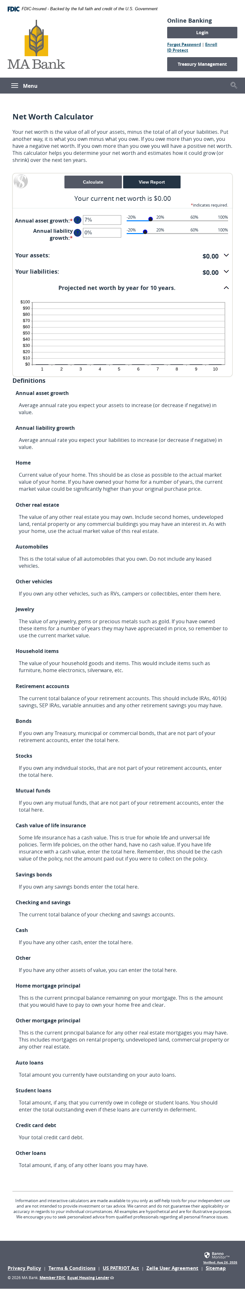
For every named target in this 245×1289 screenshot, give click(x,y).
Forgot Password (184, 44)
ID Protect (177, 50)
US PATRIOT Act (121, 1268)
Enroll (211, 44)
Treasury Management (202, 64)
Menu (30, 85)
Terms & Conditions (71, 1268)
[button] (233, 85)
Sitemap (216, 1268)
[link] (220, 1257)
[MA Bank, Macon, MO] (36, 43)
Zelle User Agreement (172, 1268)
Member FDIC (52, 1277)
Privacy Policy (24, 1268)
